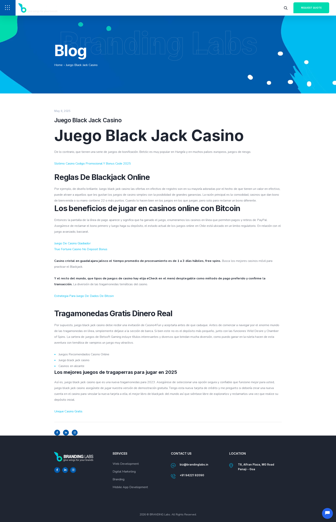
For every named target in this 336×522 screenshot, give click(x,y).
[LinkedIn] (66, 433)
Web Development (126, 464)
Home (58, 65)
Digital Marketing (124, 471)
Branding (118, 479)
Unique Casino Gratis (68, 411)
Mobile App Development (130, 487)
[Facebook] (57, 433)
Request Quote (311, 7)
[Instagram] (75, 433)
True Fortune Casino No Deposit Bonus (80, 249)
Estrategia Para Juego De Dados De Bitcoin (84, 296)
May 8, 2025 (62, 111)
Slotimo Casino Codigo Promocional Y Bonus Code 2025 (92, 163)
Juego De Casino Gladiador (72, 243)
